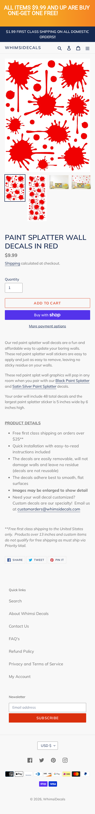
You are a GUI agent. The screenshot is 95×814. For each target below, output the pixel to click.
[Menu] (87, 47)
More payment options (47, 326)
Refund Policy (21, 651)
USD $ (46, 745)
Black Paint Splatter (72, 380)
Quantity (12, 279)
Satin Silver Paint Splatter (34, 386)
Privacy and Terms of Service (36, 663)
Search (15, 600)
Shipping (12, 263)
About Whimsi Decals (29, 613)
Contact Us (19, 626)
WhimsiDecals (23, 47)
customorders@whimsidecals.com (48, 509)
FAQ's (14, 638)
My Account (19, 676)
